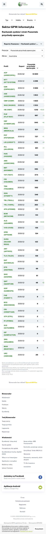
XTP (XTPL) (8, 316)
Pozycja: (5, 50)
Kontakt (22, 511)
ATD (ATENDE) (9, 209)
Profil (6, 66)
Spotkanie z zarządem (9, 461)
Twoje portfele (7, 425)
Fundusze (5, 404)
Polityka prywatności (22, 501)
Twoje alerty (6, 421)
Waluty (4, 408)
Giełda (4, 401)
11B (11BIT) (8, 110)
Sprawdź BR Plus (31, 14)
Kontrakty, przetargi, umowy (33, 447)
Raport (21, 66)
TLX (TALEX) (9, 256)
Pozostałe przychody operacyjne (30, 66)
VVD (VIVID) (8, 228)
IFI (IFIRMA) (8, 321)
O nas (22, 497)
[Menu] (4, 4)
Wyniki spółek (6, 445)
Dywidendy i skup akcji (9, 441)
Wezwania (27, 454)
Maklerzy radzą (7, 464)
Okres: (4, 56)
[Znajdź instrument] (41, 4)
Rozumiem (39, 529)
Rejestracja (5, 432)
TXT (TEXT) (8, 175)
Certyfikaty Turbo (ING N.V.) (33, 450)
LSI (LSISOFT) (9, 142)
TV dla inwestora (29, 463)
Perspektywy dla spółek (10, 448)
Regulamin (22, 504)
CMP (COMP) (9, 101)
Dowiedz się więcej (26, 531)
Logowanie (5, 428)
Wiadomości (6, 397)
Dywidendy (5, 411)
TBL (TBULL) (9, 200)
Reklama (22, 508)
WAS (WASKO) (10, 105)
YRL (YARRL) (9, 205)
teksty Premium (7, 468)
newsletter (27, 466)
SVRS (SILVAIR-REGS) (7, 241)
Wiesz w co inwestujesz (9, 457)
